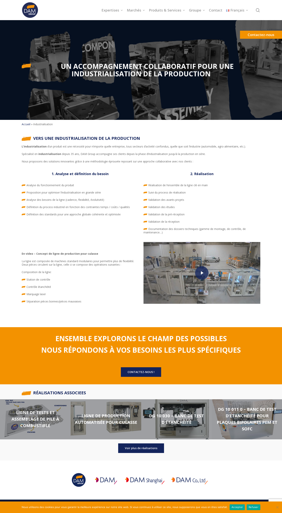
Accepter (237, 507)
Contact (215, 10)
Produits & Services (165, 10)
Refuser (253, 507)
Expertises (110, 10)
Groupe (195, 10)
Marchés (134, 10)
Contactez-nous (261, 35)
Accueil (26, 124)
